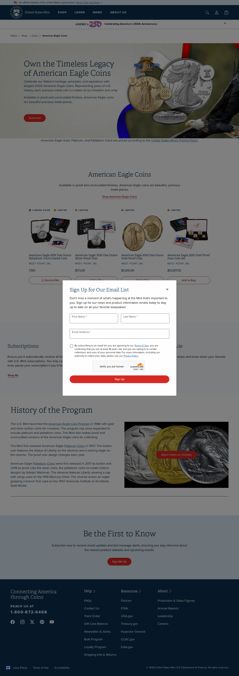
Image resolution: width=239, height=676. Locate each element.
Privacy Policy (131, 356)
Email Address (81, 332)
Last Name (130, 317)
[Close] (167, 289)
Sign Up (119, 379)
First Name (79, 317)
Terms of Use (141, 345)
